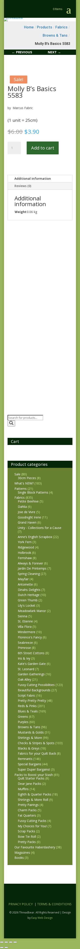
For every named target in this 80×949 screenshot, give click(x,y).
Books (19, 857)
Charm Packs (27, 810)
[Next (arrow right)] (6, 947)
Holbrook (24, 552)
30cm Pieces (27, 478)
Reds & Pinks (27, 706)
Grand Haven (27, 522)
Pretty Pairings (28, 805)
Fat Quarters (27, 815)
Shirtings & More (30, 738)
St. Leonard (26, 669)
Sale (17, 474)
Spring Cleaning (29, 574)
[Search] (11, 423)
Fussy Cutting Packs (32, 821)
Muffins (23, 789)
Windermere (26, 632)
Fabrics (19, 497)
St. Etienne (25, 621)
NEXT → (54, 52)
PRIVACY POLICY (20, 904)
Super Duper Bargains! (34, 769)
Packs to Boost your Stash (33, 775)
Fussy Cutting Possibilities (36, 685)
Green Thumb (28, 600)
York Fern (25, 542)
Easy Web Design (42, 918)
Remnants (25, 759)
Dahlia (22, 506)
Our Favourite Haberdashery (34, 847)
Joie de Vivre (26, 512)
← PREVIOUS (22, 52)
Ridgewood (26, 547)
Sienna (22, 616)
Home (29, 27)
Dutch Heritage (29, 595)
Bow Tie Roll (27, 836)
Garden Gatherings (31, 674)
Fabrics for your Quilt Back (37, 753)
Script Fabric (26, 695)
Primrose (24, 648)
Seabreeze (25, 642)
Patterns (20, 488)
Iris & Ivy (24, 658)
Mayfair (23, 579)
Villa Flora (25, 626)
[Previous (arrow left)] (2, 947)
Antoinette (25, 584)
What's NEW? (24, 483)
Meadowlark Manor (32, 611)
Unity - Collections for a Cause (39, 528)
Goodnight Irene (29, 517)
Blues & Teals (28, 711)
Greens (23, 716)
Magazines (22, 852)
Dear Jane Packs (29, 784)
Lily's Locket (26, 605)
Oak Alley (24, 679)
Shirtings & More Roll (33, 799)
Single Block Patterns (33, 492)
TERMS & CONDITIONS (54, 904)
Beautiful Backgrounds (34, 690)
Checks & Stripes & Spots (36, 743)
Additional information (32, 178)
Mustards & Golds (31, 732)
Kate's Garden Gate (32, 664)
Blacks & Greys (29, 748)
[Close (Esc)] (15, 942)
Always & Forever (30, 563)
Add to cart (42, 148)
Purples (23, 722)
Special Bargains (29, 764)
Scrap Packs (26, 831)
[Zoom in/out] (2, 942)
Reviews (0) (22, 186)
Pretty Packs (27, 842)
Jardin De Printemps (32, 568)
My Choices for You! (32, 826)
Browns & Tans (29, 727)
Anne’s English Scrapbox (35, 537)
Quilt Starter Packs (31, 778)
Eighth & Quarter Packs (34, 794)
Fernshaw (25, 558)
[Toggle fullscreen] (6, 942)
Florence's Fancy (30, 637)
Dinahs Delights (29, 590)
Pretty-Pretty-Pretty (32, 700)
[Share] (10, 942)
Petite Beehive (28, 501)
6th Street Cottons (31, 653)
